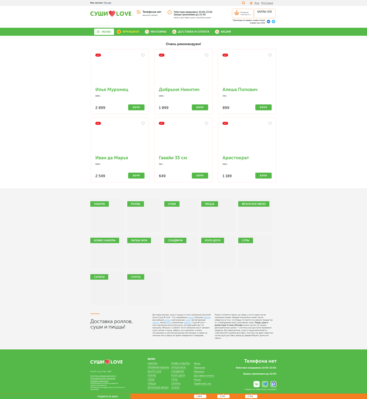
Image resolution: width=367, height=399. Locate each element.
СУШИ (151, 379)
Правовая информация (99, 381)
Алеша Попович (239, 89)
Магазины (199, 371)
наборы (206, 317)
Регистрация (267, 3)
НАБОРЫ (152, 363)
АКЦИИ (226, 31)
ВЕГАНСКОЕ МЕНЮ (158, 387)
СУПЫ (174, 379)
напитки (187, 322)
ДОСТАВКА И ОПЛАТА (193, 31)
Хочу (136, 107)
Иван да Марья (111, 157)
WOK (168, 322)
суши (187, 320)
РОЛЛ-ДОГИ (178, 375)
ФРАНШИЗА (131, 31)
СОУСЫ (175, 387)
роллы (167, 320)
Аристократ (235, 157)
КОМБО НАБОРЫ (180, 363)
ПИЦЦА (152, 383)
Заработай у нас (202, 383)
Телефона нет (151, 12)
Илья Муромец (111, 89)
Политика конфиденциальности (103, 376)
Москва (107, 3)
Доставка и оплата (204, 375)
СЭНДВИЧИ (177, 371)
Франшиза (199, 367)
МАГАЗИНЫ (159, 31)
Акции (197, 379)
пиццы (190, 317)
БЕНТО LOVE (154, 371)
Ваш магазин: (96, 3)
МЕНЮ (106, 31)
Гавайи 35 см (173, 157)
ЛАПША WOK (178, 367)
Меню (197, 363)
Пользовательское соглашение (102, 378)
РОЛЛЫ (152, 375)
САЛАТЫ (175, 383)
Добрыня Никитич (179, 89)
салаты (155, 322)
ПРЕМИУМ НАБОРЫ (158, 367)
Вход (256, 3)
